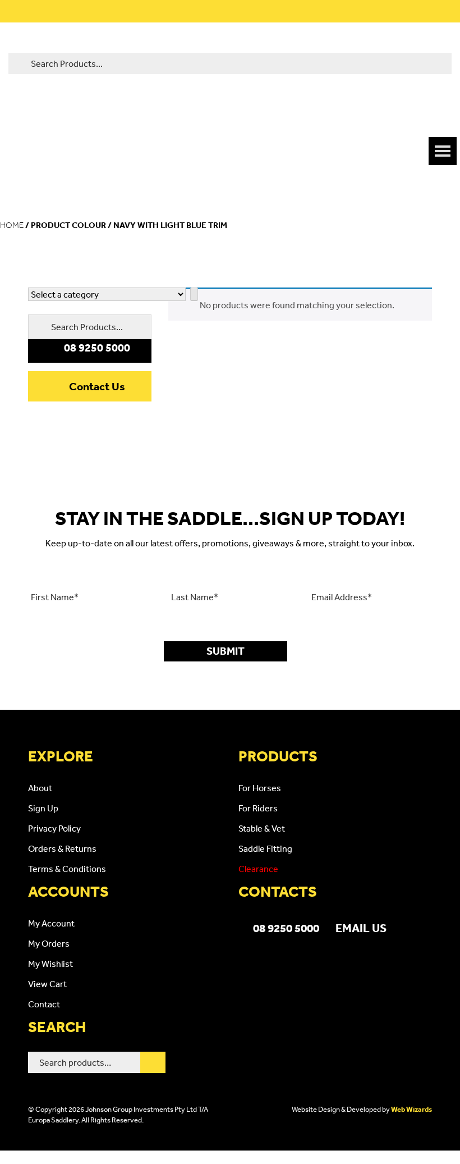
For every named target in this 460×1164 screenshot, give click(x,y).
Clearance (258, 868)
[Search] (152, 1062)
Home (12, 225)
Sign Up (43, 808)
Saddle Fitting (265, 848)
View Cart (47, 983)
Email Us (361, 927)
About (40, 787)
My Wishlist (50, 963)
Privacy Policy (54, 828)
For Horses (259, 787)
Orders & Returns (62, 848)
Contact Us (97, 386)
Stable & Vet (261, 828)
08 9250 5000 (286, 927)
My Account (51, 923)
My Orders (49, 943)
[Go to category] (194, 294)
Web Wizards (411, 1109)
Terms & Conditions (67, 868)
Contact (44, 1004)
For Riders (258, 808)
